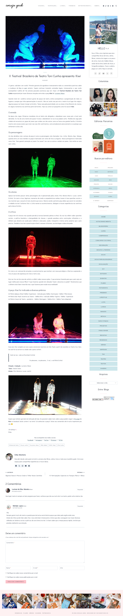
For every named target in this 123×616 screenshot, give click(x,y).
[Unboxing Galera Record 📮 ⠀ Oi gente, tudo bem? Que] (54, 601)
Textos (103, 363)
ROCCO (96, 167)
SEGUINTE (96, 180)
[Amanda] (110, 95)
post (25, 88)
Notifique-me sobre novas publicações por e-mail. (22, 577)
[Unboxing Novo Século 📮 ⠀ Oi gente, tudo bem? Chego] (113, 601)
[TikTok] (106, 6)
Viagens (103, 368)
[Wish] (109, 133)
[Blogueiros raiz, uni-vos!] (97, 399)
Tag (103, 354)
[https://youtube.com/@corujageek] (103, 73)
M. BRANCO (96, 200)
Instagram (38, 440)
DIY (103, 269)
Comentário (10, 542)
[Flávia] (96, 95)
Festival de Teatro (14, 445)
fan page (77, 419)
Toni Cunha (61, 445)
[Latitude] (97, 136)
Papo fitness (103, 321)
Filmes (103, 283)
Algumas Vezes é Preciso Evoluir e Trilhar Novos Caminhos (24, 474)
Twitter (46, 440)
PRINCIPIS (96, 184)
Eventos (103, 278)
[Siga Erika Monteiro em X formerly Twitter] (19, 465)
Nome (8, 568)
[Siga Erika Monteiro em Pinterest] (29, 465)
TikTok (60, 440)
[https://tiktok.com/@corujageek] (99, 73)
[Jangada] (109, 146)
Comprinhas (103, 235)
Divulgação (103, 264)
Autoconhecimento (103, 221)
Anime (103, 216)
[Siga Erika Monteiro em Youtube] (25, 465)
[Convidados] (110, 109)
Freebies (72, 5)
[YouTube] (113, 6)
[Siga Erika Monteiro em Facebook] (16, 465)
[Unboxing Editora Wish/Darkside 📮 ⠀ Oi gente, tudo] (9, 601)
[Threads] (110, 6)
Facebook (30, 440)
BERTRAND (110, 171)
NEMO (96, 171)
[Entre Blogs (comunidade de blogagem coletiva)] (109, 398)
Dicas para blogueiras (103, 259)
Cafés (103, 231)
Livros (103, 307)
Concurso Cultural (103, 240)
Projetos (103, 326)
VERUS (110, 188)
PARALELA (110, 175)
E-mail (35, 568)
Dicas (103, 254)
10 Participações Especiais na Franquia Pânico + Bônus (66, 474)
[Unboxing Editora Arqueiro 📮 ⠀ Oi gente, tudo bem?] (39, 601)
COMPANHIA (110, 200)
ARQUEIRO (110, 167)
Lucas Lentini (24, 445)
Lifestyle (103, 297)
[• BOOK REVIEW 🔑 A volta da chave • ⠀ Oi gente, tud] (98, 601)
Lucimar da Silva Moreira (20, 489)
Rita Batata (44, 445)
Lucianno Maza (59, 93)
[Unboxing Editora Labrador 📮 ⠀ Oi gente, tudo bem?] (24, 601)
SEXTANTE (96, 196)
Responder (80, 489)
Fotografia (103, 288)
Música (103, 316)
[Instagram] (103, 6)
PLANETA (110, 192)
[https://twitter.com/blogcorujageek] (107, 73)
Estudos (103, 273)
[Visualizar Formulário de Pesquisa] (116, 6)
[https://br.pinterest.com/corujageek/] (111, 73)
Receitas (103, 335)
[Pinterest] (108, 6)
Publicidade (103, 330)
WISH (110, 180)
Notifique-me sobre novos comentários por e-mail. (22, 573)
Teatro (45, 72)
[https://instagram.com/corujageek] (95, 73)
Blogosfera (103, 226)
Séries (103, 344)
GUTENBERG (96, 192)
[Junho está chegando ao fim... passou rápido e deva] (69, 601)
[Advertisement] (104, 414)
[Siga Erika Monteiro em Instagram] (22, 465)
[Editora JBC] (97, 146)
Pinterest (53, 440)
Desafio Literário (103, 250)
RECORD (110, 184)
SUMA (96, 175)
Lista (103, 302)
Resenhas (103, 340)
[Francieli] (96, 109)
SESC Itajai (52, 445)
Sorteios (103, 349)
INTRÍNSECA (96, 188)
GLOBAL (110, 196)
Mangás (103, 311)
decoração (103, 245)
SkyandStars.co (102, 613)
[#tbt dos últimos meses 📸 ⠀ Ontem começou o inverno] (83, 601)
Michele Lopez (18, 506)
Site (61, 568)
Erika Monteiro (20, 455)
